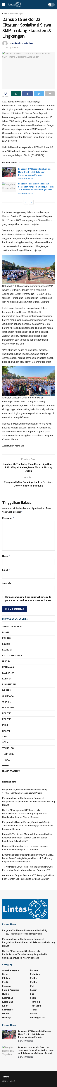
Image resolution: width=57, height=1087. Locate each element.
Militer (6, 690)
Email (6, 569)
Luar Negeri (9, 684)
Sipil (5, 736)
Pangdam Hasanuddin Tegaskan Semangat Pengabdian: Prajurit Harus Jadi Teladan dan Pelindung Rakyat (36, 186)
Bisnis (5, 632)
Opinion (6, 702)
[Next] (31, 202)
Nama (6, 556)
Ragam (6, 731)
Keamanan (8, 667)
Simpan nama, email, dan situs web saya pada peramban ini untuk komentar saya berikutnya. (28, 599)
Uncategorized (11, 771)
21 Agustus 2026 (26, 178)
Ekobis (6, 644)
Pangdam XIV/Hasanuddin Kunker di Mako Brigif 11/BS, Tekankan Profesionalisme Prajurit (35, 171)
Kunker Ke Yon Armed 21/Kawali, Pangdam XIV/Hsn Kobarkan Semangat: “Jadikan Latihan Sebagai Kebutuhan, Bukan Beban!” (27, 837)
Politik (6, 713)
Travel (6, 760)
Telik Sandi (8, 754)
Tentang (5, 1077)
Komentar (8, 518)
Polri (5, 725)
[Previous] (26, 202)
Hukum (6, 661)
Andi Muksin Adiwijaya (22, 43)
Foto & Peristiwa (12, 655)
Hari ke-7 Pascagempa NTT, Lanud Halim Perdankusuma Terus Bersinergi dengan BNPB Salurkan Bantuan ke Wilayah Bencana (24, 813)
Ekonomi (7, 650)
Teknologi (8, 748)
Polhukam (8, 707)
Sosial (6, 742)
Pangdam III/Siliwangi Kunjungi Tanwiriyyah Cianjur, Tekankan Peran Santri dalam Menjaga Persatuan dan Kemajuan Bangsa (28, 825)
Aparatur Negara (16, 14)
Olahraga (8, 696)
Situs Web (7, 583)
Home (4, 14)
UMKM (5, 765)
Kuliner (6, 678)
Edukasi (6, 638)
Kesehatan (8, 673)
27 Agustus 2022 (13, 48)
